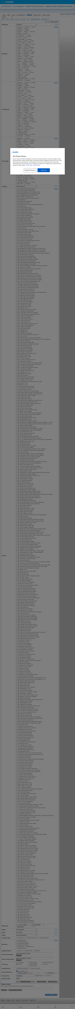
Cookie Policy (29, 165)
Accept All (43, 170)
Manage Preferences (30, 170)
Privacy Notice (36, 165)
